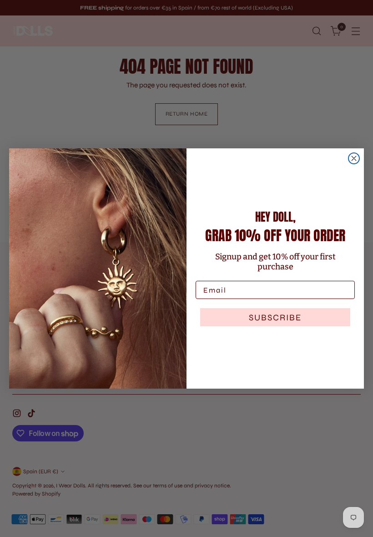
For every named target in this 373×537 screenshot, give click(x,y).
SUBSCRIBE (275, 317)
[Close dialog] (353, 158)
